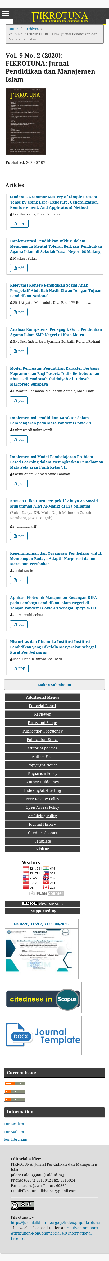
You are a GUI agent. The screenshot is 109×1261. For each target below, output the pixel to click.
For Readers (14, 1123)
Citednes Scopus (42, 832)
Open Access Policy (42, 807)
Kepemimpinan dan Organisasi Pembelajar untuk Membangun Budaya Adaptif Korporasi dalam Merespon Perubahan (56, 558)
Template (42, 841)
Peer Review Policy (42, 798)
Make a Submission (54, 684)
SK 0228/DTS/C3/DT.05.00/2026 (41, 923)
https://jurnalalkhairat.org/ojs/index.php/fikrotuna (55, 1222)
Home (13, 28)
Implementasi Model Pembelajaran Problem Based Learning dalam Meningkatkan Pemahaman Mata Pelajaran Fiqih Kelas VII (56, 462)
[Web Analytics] (30, 903)
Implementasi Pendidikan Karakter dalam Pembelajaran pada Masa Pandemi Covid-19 (50, 420)
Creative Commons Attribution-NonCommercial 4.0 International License (54, 1233)
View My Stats (51, 903)
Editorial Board (42, 705)
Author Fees (42, 756)
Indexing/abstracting (42, 790)
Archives (31, 28)
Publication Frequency (42, 731)
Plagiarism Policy (42, 773)
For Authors (14, 1131)
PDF (21, 223)
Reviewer (42, 714)
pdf (20, 267)
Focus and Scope (42, 722)
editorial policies (42, 748)
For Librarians (16, 1139)
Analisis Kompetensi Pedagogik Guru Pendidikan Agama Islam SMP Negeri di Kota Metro (56, 332)
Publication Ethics (42, 739)
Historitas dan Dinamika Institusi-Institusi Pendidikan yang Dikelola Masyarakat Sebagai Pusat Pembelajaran (53, 647)
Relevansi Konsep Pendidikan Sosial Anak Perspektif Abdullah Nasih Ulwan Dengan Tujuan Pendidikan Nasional (55, 290)
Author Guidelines (42, 781)
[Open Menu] (5, 13)
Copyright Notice (43, 764)
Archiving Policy (42, 815)
